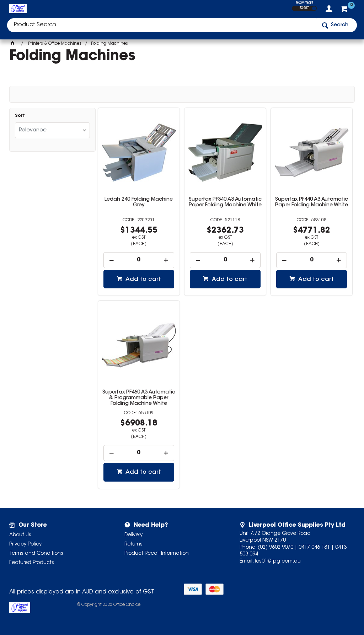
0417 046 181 (314, 547)
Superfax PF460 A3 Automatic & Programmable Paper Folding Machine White (138, 398)
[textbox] (161, 25)
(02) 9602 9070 (275, 547)
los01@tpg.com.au (278, 561)
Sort (20, 116)
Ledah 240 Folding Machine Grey (139, 202)
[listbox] (52, 130)
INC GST (314, 8)
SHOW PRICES (304, 3)
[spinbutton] (139, 260)
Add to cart (142, 279)
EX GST (304, 8)
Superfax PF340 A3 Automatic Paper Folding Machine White (225, 202)
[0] (345, 10)
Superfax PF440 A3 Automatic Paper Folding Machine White (311, 202)
